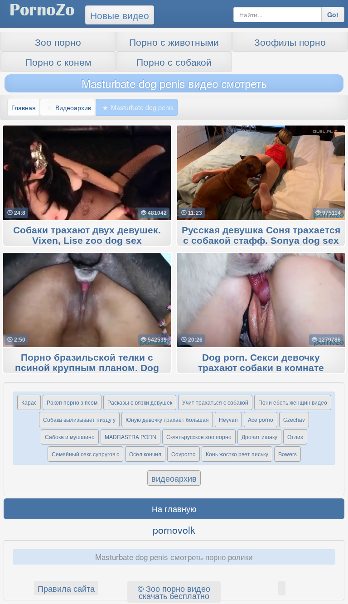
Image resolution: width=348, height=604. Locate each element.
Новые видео (119, 15)
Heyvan (228, 419)
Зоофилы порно (290, 41)
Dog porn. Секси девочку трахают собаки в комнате (261, 363)
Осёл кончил (145, 454)
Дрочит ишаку (259, 436)
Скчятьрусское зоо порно (199, 436)
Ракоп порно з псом (72, 402)
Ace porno (260, 419)
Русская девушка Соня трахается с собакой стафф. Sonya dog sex (261, 235)
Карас (29, 402)
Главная (23, 107)
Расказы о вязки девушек (139, 402)
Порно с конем (58, 61)
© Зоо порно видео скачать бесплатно (174, 591)
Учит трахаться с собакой (215, 402)
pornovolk (174, 529)
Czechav (294, 419)
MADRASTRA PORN (130, 436)
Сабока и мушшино (70, 436)
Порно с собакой (174, 61)
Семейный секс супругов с (85, 454)
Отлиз (295, 436)
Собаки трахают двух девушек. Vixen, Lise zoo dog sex (87, 235)
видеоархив (174, 478)
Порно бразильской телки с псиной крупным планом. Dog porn (87, 368)
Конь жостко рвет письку (237, 454)
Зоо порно (58, 41)
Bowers (287, 454)
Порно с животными (174, 41)
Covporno (183, 454)
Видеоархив (73, 107)
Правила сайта (66, 588)
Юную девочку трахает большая (167, 419)
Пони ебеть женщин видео (292, 402)
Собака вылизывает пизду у (79, 419)
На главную (174, 508)
